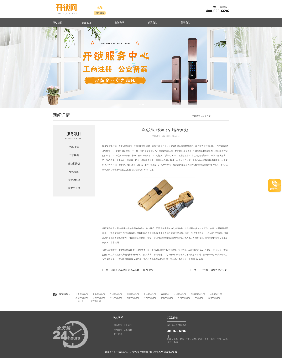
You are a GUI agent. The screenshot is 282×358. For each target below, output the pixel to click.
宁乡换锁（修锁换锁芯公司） (214, 270)
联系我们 (152, 22)
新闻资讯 (119, 22)
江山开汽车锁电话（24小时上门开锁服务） (133, 270)
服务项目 (86, 22)
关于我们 (185, 22)
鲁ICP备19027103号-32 (166, 352)
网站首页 (57, 22)
